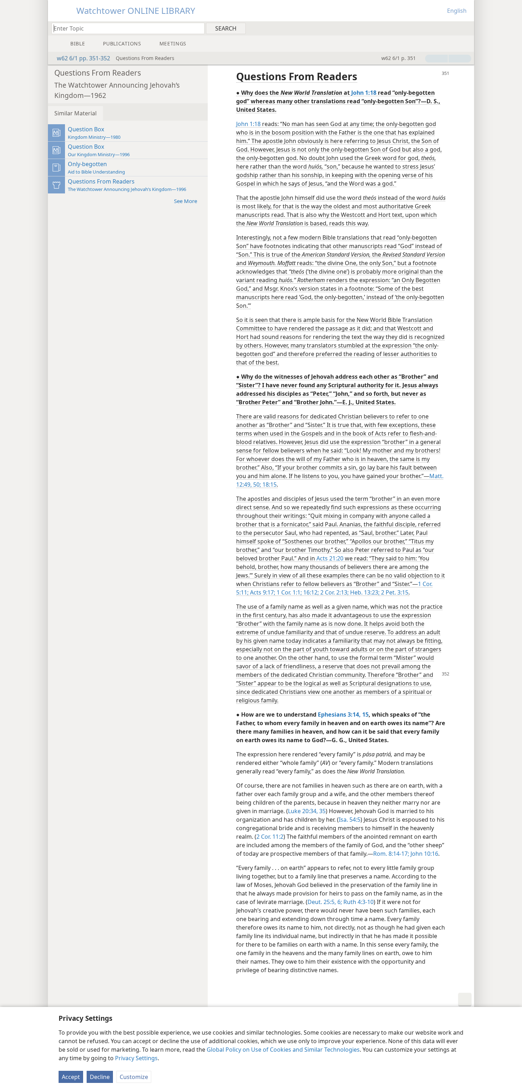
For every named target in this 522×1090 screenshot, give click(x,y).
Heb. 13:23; (364, 592)
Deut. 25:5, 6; (325, 902)
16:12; (310, 592)
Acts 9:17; (262, 592)
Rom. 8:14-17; (391, 854)
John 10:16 (423, 854)
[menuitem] (466, 28)
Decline (100, 1077)
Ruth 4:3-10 (358, 902)
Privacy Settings (136, 1058)
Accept (71, 1077)
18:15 (269, 484)
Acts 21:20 (329, 558)
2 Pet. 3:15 (394, 592)
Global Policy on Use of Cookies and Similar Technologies (283, 1049)
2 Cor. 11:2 (269, 836)
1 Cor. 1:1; (288, 592)
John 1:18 (248, 124)
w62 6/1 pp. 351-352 (83, 58)
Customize (134, 1077)
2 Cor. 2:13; (334, 592)
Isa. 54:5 (349, 819)
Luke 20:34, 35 (307, 811)
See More (185, 200)
